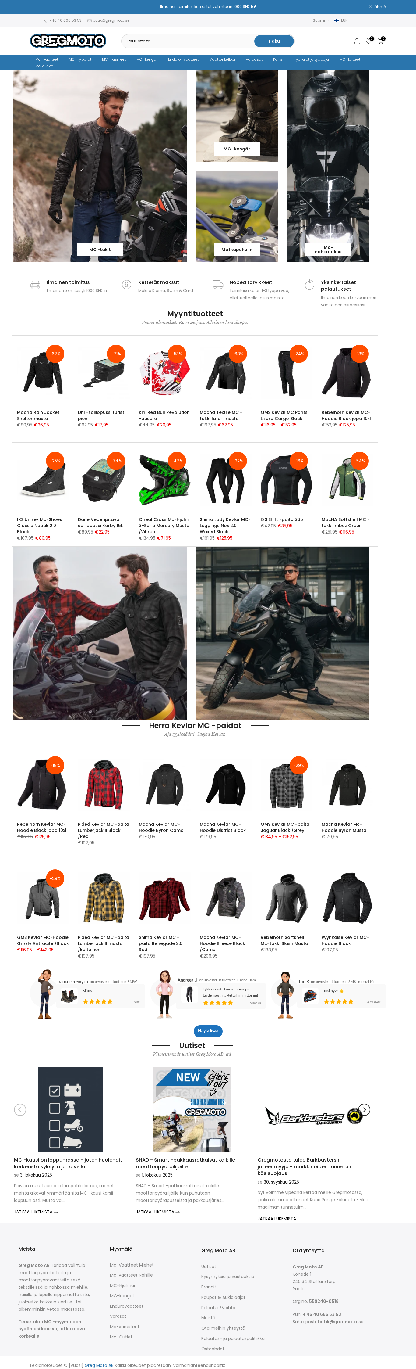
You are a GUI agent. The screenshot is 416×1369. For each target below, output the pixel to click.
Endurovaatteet (126, 1306)
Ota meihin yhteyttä (223, 1328)
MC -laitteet (350, 59)
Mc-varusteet (124, 1327)
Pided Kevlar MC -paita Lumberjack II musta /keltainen (103, 943)
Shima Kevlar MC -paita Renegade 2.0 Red (160, 943)
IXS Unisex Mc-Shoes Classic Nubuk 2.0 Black (39, 525)
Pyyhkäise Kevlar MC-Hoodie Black (345, 940)
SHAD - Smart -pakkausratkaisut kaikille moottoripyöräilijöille (185, 1163)
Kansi (278, 59)
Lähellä (40, 7)
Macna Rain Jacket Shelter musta (38, 415)
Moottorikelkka (222, 59)
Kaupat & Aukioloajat (223, 1297)
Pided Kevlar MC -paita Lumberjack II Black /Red (103, 830)
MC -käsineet (114, 59)
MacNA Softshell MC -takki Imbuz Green (346, 522)
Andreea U (187, 980)
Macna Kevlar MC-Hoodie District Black (223, 827)
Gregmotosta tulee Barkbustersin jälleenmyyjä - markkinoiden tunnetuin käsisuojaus (305, 1166)
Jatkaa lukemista (34, 1212)
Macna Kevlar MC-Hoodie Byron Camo (161, 827)
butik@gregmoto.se (111, 20)
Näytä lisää (208, 1031)
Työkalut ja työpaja (311, 59)
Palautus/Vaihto (218, 1308)
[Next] (364, 1110)
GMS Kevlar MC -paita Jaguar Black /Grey (285, 827)
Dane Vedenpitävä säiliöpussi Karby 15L (100, 522)
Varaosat (254, 59)
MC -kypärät (80, 59)
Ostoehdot (212, 1349)
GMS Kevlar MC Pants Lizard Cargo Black (284, 415)
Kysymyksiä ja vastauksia (227, 1277)
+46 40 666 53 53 (65, 20)
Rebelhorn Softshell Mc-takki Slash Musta (284, 940)
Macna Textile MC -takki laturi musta (221, 415)
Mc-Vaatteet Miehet (132, 1265)
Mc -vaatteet (46, 59)
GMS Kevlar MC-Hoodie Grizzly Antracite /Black (43, 940)
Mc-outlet (44, 66)
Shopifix (217, 1365)
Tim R (303, 982)
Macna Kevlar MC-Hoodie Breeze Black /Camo (222, 943)
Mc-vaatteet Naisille (131, 1275)
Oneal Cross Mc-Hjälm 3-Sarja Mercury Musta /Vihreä (164, 525)
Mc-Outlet (121, 1337)
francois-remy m (72, 982)
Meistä (208, 1318)
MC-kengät (122, 1296)
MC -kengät (146, 59)
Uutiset (208, 1267)
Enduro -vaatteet (183, 59)
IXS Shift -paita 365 (282, 519)
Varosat (118, 1316)
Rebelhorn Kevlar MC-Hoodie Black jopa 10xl (346, 415)
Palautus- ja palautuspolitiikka (233, 1339)
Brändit (208, 1287)
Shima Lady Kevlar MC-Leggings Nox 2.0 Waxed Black (225, 525)
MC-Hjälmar (123, 1285)
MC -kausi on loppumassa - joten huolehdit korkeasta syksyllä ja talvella (68, 1163)
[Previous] (20, 1110)
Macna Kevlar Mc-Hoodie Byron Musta (344, 827)
